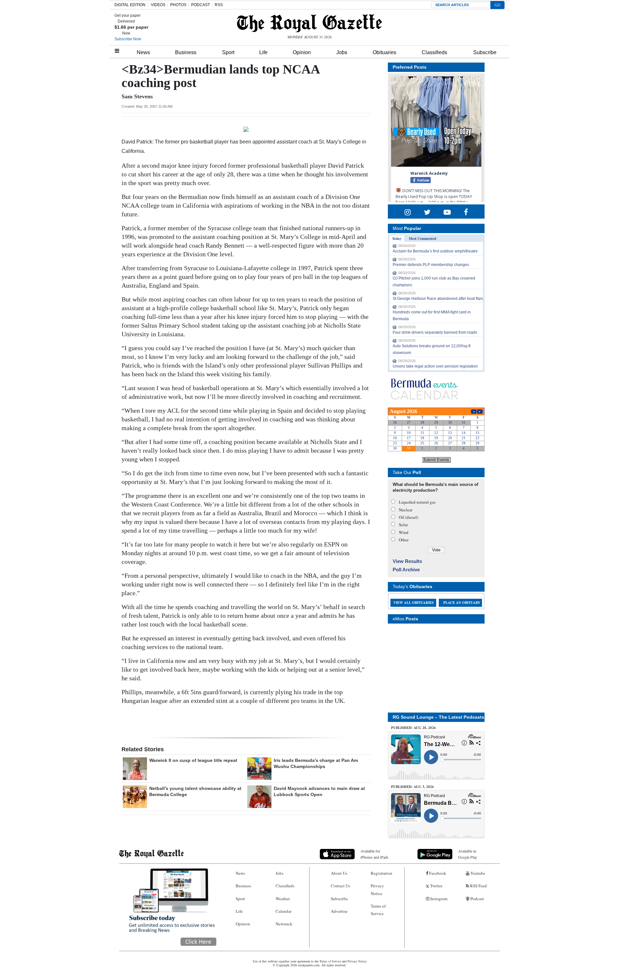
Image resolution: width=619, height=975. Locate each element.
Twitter (435, 886)
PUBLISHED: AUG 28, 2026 (413, 727)
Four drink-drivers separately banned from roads (435, 332)
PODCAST (200, 5)
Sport (228, 52)
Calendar (283, 911)
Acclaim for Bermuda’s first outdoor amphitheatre (435, 251)
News (143, 52)
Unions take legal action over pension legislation (435, 366)
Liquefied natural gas (417, 502)
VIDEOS (158, 5)
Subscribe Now (127, 39)
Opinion (302, 52)
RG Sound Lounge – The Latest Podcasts (438, 717)
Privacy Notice (377, 889)
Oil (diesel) (408, 517)
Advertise (339, 911)
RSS (219, 5)
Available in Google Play (467, 854)
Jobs (341, 52)
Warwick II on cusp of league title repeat (193, 760)
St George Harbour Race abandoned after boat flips (438, 298)
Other (403, 540)
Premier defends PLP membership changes (431, 264)
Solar (403, 524)
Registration (381, 873)
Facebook (437, 873)
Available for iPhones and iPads (374, 854)
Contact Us (340, 886)
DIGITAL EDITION (129, 5)
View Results (407, 561)
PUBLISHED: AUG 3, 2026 (412, 786)
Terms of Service (378, 909)
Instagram (438, 898)
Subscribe (484, 52)
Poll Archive (406, 569)
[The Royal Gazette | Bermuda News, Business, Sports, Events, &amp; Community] (309, 23)
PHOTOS (178, 5)
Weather (283, 898)
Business (185, 52)
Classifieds (434, 52)
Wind (403, 532)
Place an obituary (461, 602)
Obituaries (384, 52)
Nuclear (405, 510)
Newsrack (284, 924)
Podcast (476, 898)
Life (263, 52)
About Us (339, 873)
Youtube (477, 873)
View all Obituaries (413, 602)
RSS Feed (478, 886)
